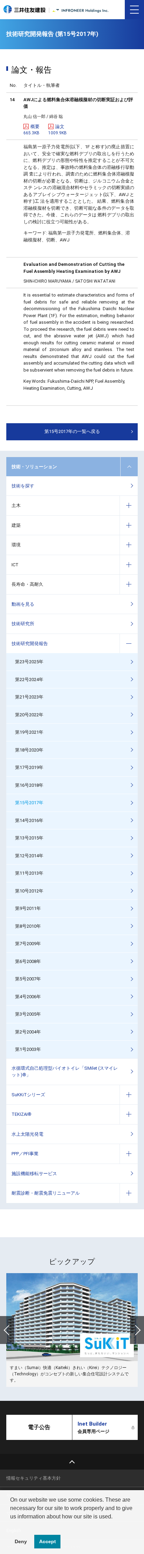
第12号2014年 (29, 855)
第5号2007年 (28, 978)
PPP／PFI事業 (25, 1153)
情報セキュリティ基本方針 (33, 1478)
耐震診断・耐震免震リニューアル (46, 1193)
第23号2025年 (29, 661)
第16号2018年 (29, 785)
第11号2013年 (29, 873)
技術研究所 (23, 623)
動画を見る (23, 604)
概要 (31, 130)
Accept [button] (47, 1541)
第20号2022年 (29, 714)
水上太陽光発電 (27, 1134)
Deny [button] (21, 1541)
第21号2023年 (29, 697)
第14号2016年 (29, 820)
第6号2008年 (28, 961)
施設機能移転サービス (34, 1173)
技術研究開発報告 (30, 643)
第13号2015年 (29, 837)
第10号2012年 (29, 891)
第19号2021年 (29, 732)
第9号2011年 (28, 908)
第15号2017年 (29, 802)
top (72, 1462)
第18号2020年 (29, 750)
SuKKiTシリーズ (28, 1094)
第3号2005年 (28, 1014)
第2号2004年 (28, 1031)
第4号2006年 (28, 996)
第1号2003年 (28, 1049)
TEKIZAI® (21, 1114)
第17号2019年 (29, 767)
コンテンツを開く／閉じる (129, 466)
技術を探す (23, 485)
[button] (11, 1525)
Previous (7, 1330)
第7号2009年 (28, 943)
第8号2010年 (28, 926)
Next (137, 1330)
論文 (57, 130)
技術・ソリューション (34, 466)
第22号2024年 (29, 679)
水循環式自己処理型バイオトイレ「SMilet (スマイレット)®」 (65, 1072)
